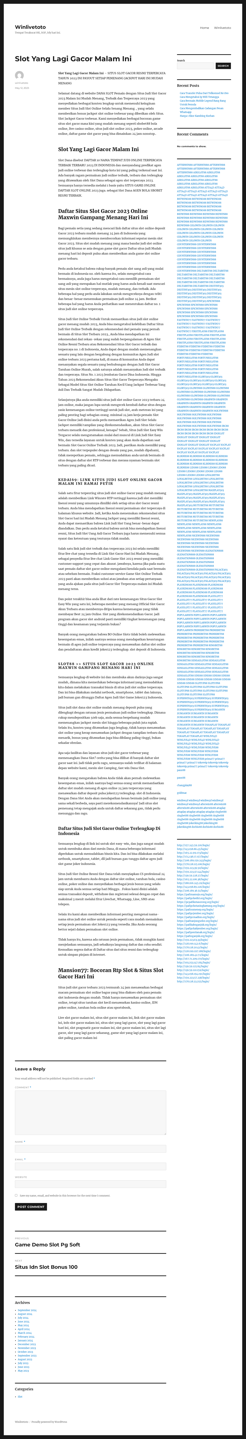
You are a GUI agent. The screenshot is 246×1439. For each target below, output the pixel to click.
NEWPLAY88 (215, 520)
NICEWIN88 (198, 535)
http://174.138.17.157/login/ (193, 856)
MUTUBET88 (200, 505)
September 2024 (27, 1310)
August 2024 (25, 1314)
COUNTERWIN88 (186, 244)
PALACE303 (220, 569)
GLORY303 (204, 376)
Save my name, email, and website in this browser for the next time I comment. (65, 1195)
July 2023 (23, 1363)
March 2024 (25, 1333)
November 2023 (27, 1348)
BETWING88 (184, 199)
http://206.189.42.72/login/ (193, 955)
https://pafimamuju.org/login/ (195, 894)
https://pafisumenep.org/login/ (195, 909)
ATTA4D (209, 187)
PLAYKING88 (184, 584)
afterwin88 (206, 804)
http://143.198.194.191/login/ (193, 973)
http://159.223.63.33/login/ (192, 939)
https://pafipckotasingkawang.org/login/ (201, 905)
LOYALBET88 (212, 475)
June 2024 (23, 1321)
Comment (23, 1087)
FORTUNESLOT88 (187, 357)
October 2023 (25, 1351)
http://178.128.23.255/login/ (193, 981)
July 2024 (23, 1317)
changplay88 (184, 785)
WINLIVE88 (198, 747)
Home (204, 28)
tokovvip (202, 762)
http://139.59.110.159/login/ (193, 970)
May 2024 (23, 1325)
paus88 (181, 770)
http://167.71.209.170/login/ (193, 958)
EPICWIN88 (213, 301)
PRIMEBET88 (201, 630)
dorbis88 (197, 826)
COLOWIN (195, 225)
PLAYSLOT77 (215, 596)
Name (20, 1141)
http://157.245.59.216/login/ (193, 845)
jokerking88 (196, 823)
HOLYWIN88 (221, 410)
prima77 (209, 758)
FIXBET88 (183, 346)
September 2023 (27, 1355)
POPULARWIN (185, 615)
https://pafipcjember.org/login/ (195, 913)
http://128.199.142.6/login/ (192, 943)
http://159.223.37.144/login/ (193, 871)
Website (21, 1177)
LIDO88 (194, 467)
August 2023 (25, 1359)
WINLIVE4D (210, 736)
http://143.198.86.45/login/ (192, 849)
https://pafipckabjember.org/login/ (197, 928)
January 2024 (25, 1340)
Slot (20, 1396)
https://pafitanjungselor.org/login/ (197, 921)
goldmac (182, 792)
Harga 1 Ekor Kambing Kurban (197, 115)
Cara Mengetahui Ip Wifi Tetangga (199, 97)
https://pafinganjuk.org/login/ (195, 936)
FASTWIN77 (184, 320)
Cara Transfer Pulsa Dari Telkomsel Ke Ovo (204, 93)
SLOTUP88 (201, 683)
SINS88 (198, 675)
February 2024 (26, 1336)
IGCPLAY (215, 444)
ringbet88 (221, 811)
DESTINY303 (216, 286)
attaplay (220, 808)
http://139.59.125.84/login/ (192, 966)
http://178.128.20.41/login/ (192, 947)
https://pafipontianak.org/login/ (196, 932)
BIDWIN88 (183, 214)
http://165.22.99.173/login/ (193, 852)
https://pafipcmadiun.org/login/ (196, 917)
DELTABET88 (204, 270)
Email (20, 1159)
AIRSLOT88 (199, 172)
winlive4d (182, 800)
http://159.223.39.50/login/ (193, 868)
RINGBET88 (215, 645)
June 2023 (23, 1367)
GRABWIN (209, 399)
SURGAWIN (218, 709)
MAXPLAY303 (216, 490)
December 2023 (27, 1344)
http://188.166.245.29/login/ (193, 883)
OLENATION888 (214, 550)
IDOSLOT (219, 433)
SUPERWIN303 (185, 698)
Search (181, 60)
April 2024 (24, 1329)
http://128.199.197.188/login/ (194, 951)
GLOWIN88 (195, 388)
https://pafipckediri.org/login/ (195, 898)
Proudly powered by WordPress (49, 1422)
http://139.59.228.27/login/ (193, 875)
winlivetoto (21, 82)
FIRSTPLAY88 (199, 331)
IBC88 (225, 425)
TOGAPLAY (211, 724)
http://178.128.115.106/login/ (193, 864)
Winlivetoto (30, 27)
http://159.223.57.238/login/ (193, 977)
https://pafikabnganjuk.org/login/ (197, 924)
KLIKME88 (183, 456)
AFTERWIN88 (185, 164)
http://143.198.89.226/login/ (193, 886)
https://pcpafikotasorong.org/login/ (198, 902)
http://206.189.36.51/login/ (193, 890)
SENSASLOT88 (199, 660)
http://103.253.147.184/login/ (193, 962)
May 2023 (23, 1370)
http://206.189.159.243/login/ (194, 860)
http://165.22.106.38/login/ (192, 879)
